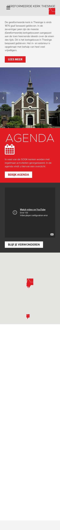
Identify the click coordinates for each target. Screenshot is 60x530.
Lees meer (15, 59)
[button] (28, 316)
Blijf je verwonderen (24, 244)
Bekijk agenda (18, 174)
